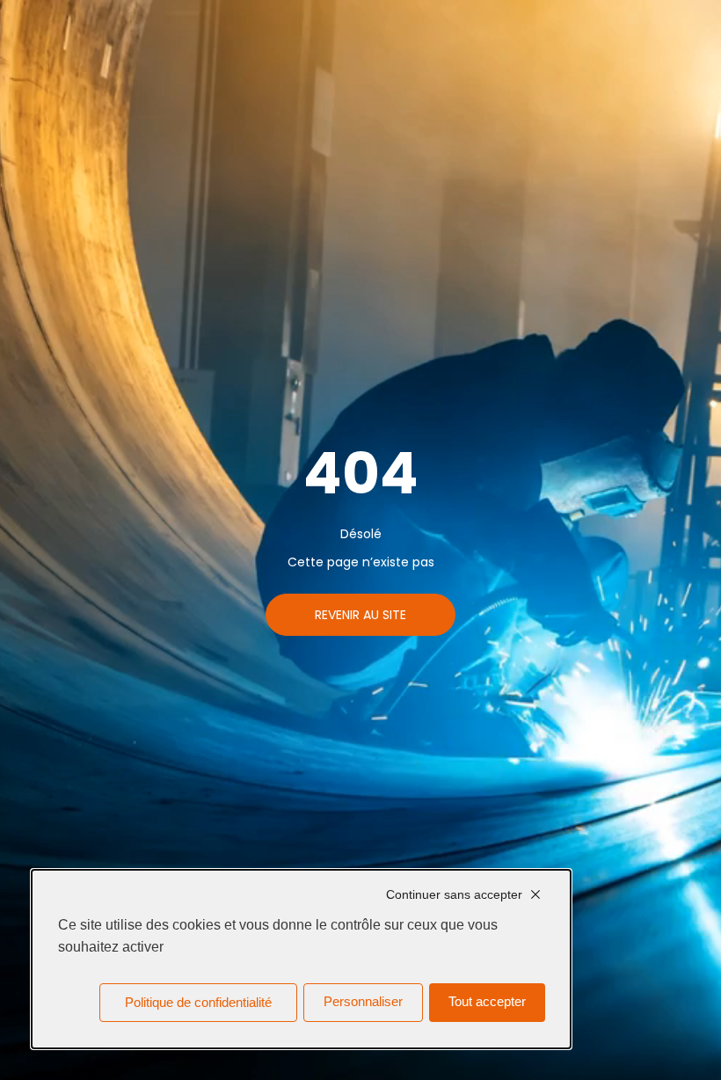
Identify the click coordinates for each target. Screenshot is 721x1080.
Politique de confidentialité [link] (198, 1003)
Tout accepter (487, 1002)
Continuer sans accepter (454, 894)
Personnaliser (363, 1002)
